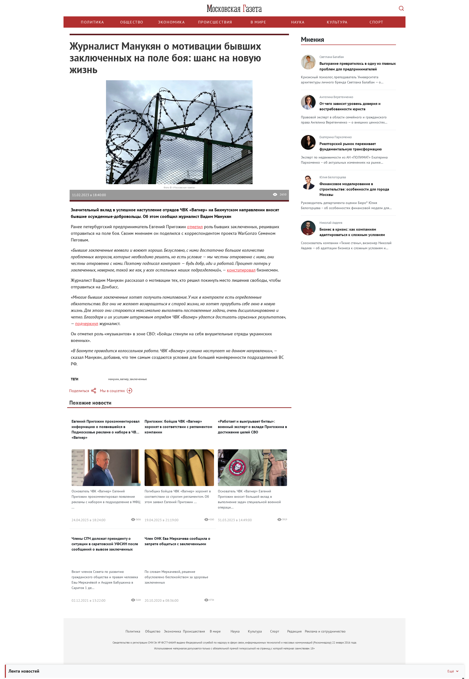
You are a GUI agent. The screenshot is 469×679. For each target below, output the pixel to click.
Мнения (312, 39)
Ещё (451, 671)
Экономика (171, 22)
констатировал (241, 270)
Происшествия (215, 22)
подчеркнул (86, 323)
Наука (298, 22)
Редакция (294, 631)
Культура (337, 22)
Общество (131, 22)
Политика (92, 22)
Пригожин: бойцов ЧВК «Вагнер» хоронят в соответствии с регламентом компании (178, 426)
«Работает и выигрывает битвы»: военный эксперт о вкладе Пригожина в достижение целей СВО (252, 426)
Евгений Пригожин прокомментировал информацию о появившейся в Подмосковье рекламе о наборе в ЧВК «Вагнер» (105, 429)
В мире (258, 22)
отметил (195, 226)
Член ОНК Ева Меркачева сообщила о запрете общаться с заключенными (177, 541)
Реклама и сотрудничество (325, 631)
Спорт (377, 22)
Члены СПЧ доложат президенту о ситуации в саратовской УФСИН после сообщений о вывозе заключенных (105, 544)
